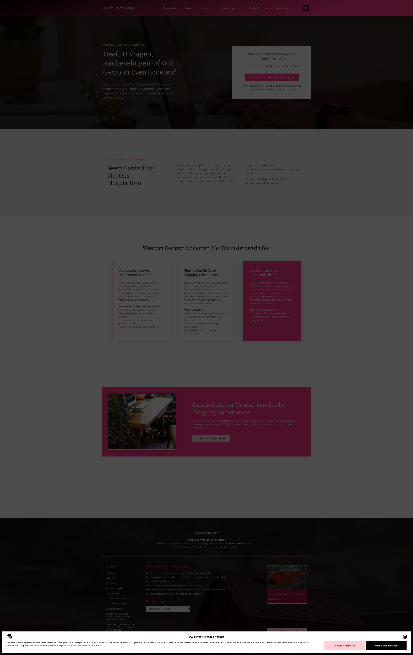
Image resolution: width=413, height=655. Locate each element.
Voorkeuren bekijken (386, 645)
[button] (405, 636)
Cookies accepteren (344, 645)
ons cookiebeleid (71, 645)
